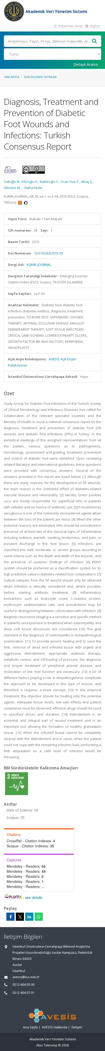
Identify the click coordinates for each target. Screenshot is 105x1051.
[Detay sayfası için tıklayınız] (16, 783)
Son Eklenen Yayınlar (40, 77)
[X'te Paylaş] (20, 917)
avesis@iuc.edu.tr (26, 977)
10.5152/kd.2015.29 (48, 253)
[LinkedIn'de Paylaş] (29, 917)
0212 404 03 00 (23, 984)
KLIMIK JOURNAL (39, 264)
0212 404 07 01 (23, 993)
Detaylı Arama (85, 64)
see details (33, 897)
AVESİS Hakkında (54, 1027)
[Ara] (94, 41)
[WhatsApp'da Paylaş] (39, 917)
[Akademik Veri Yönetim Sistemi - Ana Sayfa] (14, 11)
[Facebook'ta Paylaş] (10, 917)
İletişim (76, 1027)
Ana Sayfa (11, 77)
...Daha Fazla (32, 187)
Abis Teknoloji (46, 1045)
